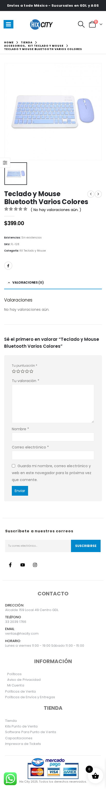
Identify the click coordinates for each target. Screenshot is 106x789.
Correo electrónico (30, 447)
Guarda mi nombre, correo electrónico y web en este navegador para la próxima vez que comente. (52, 472)
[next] (98, 194)
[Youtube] (22, 565)
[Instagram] (35, 565)
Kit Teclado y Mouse (33, 251)
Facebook (8, 266)
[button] (81, 24)
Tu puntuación (24, 365)
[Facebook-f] (10, 565)
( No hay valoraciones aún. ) (56, 209)
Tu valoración (25, 380)
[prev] (90, 194)
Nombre (20, 429)
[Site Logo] (42, 24)
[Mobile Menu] (8, 24)
